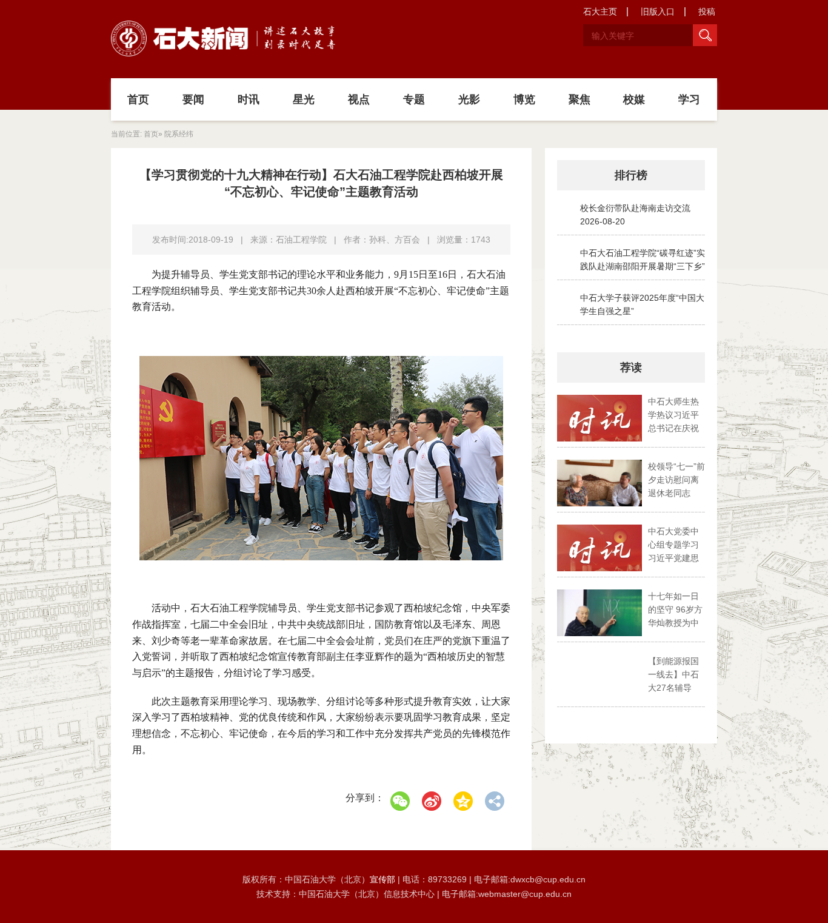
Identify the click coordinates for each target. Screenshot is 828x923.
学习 (689, 99)
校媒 (634, 99)
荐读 (631, 367)
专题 (414, 99)
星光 (304, 99)
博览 (524, 99)
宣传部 (384, 879)
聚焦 (579, 99)
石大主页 (600, 11)
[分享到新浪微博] (431, 801)
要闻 (193, 99)
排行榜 (631, 175)
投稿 (706, 11)
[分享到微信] (400, 801)
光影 (469, 99)
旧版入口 (658, 11)
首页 (138, 99)
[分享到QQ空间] (463, 801)
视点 (359, 99)
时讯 (248, 99)
